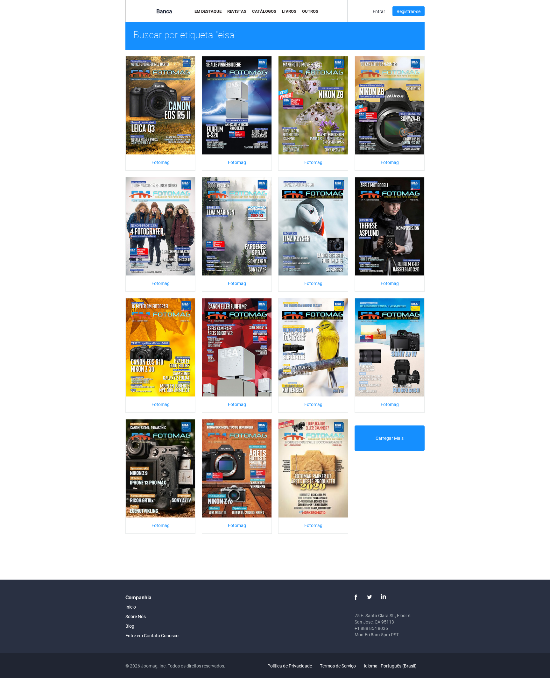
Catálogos (264, 11)
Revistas (236, 11)
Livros (289, 11)
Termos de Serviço (338, 666)
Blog (129, 626)
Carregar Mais (390, 438)
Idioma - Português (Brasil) (391, 666)
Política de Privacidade (289, 666)
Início (130, 607)
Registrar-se (408, 11)
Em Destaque (208, 11)
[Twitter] (369, 597)
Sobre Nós (135, 616)
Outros (310, 11)
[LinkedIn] (383, 597)
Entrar (379, 11)
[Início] (137, 11)
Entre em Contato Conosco (152, 635)
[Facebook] (355, 597)
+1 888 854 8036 (371, 628)
